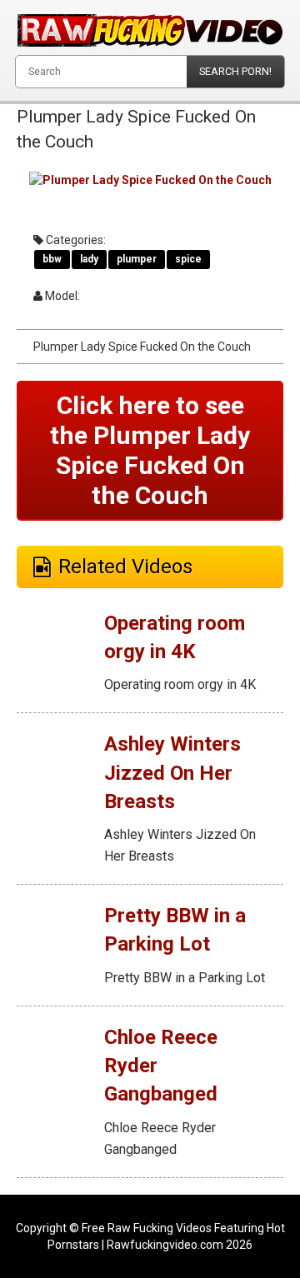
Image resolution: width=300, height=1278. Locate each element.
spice (188, 259)
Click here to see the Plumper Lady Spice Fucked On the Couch (150, 450)
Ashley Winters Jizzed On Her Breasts (172, 772)
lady (89, 259)
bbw (52, 259)
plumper (137, 259)
